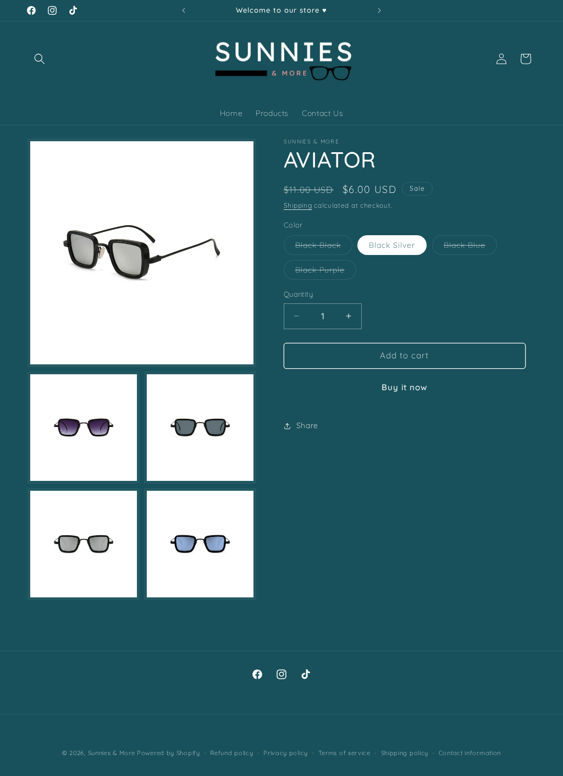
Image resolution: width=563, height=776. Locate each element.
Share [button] (307, 425)
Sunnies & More (111, 753)
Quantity (298, 294)
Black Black (323, 247)
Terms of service (344, 753)
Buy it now (404, 387)
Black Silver (392, 245)
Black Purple (325, 272)
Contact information (470, 753)
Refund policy (231, 753)
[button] (39, 59)
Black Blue (470, 247)
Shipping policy (405, 753)
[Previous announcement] (184, 10)
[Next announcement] (379, 10)
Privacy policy (285, 753)
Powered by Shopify (168, 753)
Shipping (298, 205)
